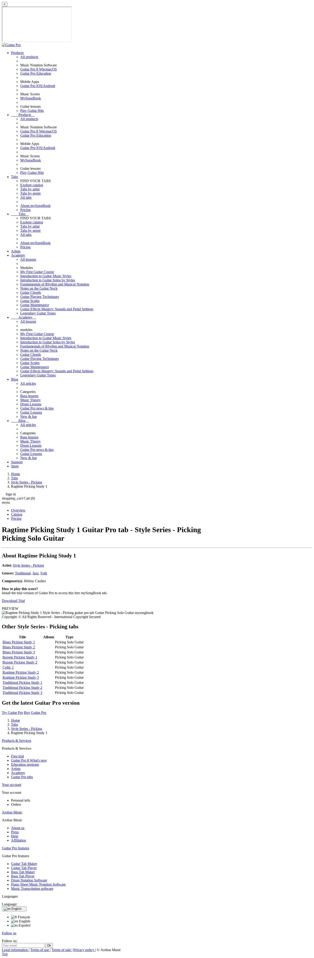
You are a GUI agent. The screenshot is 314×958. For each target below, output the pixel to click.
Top (5, 954)
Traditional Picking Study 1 (22, 682)
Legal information (15, 950)
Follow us (9, 933)
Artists (15, 251)
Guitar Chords (30, 292)
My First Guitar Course (37, 272)
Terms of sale (61, 950)
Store (15, 466)
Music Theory (30, 400)
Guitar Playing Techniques (39, 297)
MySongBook (30, 98)
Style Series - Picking (28, 565)
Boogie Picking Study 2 (20, 662)
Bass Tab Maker (23, 872)
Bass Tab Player (22, 876)
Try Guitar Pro (12, 713)
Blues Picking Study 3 (19, 652)
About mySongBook (35, 206)
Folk (43, 573)
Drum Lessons (30, 404)
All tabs (25, 197)
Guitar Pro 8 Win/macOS (38, 69)
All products (29, 57)
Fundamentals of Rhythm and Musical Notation (54, 284)
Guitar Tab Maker (24, 864)
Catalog (16, 514)
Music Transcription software (32, 888)
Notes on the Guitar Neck (38, 288)
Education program (25, 764)
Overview (18, 510)
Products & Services (16, 741)
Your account (11, 785)
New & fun (28, 416)
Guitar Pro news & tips (37, 408)
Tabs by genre (30, 193)
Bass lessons (29, 396)
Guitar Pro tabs (22, 777)
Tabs (14, 177)
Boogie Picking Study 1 (20, 657)
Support (17, 462)
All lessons (28, 259)
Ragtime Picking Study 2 (21, 672)
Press (15, 832)
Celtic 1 (8, 667)
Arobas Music (12, 812)
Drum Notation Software (29, 880)
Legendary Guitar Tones (38, 313)
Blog (14, 379)
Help (14, 836)
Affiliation (18, 840)
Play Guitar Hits (32, 111)
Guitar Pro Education (35, 73)
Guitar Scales (30, 301)
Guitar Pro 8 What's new (29, 760)
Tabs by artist (30, 189)
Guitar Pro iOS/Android (37, 86)
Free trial (17, 756)
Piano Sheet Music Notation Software (38, 884)
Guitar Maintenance (34, 305)
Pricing (25, 210)
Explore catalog (31, 185)
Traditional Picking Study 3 (22, 693)
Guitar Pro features (15, 848)
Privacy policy (84, 950)
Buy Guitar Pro (35, 713)
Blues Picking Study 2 (19, 647)
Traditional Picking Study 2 (22, 688)
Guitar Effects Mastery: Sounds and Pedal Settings (56, 309)
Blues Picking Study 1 (19, 642)
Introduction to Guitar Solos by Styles (47, 280)
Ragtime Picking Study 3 (21, 677)
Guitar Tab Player (24, 868)
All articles (28, 383)
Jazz (35, 573)
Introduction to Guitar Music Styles (45, 276)
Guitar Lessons (31, 412)
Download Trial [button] (13, 601)
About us (17, 828)
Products (17, 53)
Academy (18, 255)
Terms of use (40, 950)
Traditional (23, 573)
